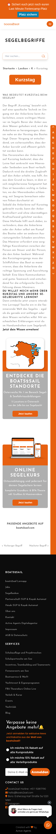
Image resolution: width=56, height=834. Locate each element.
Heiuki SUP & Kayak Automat (21, 605)
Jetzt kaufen (25, 413)
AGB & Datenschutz (16, 635)
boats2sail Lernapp (16, 581)
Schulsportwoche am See (18, 659)
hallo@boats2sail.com (20, 792)
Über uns (10, 611)
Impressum (11, 629)
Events (9, 701)
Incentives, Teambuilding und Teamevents (27, 665)
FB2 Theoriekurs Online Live (20, 689)
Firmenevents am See (17, 671)
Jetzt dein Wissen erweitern (20, 329)
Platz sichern (28, 14)
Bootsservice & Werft (16, 677)
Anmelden (39, 771)
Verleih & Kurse (13, 695)
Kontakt (9, 617)
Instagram (13, 803)
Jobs (7, 587)
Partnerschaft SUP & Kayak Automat (25, 599)
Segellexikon (12, 593)
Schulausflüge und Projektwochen (23, 653)
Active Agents (23, 830)
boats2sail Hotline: (19, 788)
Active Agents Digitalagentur (21, 623)
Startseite (9, 68)
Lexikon (23, 68)
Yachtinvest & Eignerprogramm (22, 683)
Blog (7, 713)
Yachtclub (10, 707)
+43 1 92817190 (38, 788)
